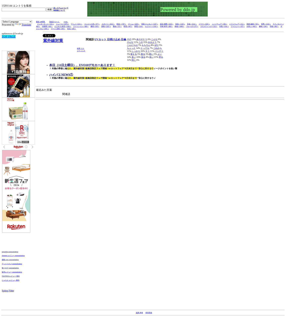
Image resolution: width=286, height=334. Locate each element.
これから (157, 48)
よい (159, 54)
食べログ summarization (10, 268)
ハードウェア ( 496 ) (219, 24)
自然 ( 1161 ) (224, 26)
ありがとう (141, 39)
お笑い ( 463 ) (252, 26)
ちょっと (131, 48)
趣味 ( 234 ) (263, 26)
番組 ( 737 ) (117, 26)
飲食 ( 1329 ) (180, 24)
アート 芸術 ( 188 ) (58, 29)
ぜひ (156, 45)
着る (143, 54)
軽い (151, 54)
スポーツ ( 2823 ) (108, 24)
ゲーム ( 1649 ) (133, 24)
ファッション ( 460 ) (81, 26)
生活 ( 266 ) (71, 29)
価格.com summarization (10, 260)
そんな (130, 42)
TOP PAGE (9, 36)
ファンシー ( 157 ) (238, 26)
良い (151, 57)
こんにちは (132, 45)
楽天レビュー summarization (12, 272)
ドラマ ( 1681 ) (204, 24)
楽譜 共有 (139, 313)
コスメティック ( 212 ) (208, 26)
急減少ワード (54, 22)
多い (134, 57)
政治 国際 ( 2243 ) (166, 24)
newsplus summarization (10, 252)
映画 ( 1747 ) (121, 24)
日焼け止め (114, 39)
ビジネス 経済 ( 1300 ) (62, 26)
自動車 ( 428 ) (47, 26)
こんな (154, 39)
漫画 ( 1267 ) (106, 26)
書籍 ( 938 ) (95, 26)
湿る (143, 57)
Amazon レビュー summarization (13, 255)
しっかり (136, 51)
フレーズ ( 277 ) (192, 26)
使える (133, 54)
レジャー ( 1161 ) (151, 26)
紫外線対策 (53, 40)
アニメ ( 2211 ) (76, 24)
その (129, 39)
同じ (134, 60)
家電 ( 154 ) (138, 26)
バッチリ (159, 51)
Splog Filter (8, 290)
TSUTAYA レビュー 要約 (11, 276)
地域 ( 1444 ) (179, 26)
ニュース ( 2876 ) (62, 24)
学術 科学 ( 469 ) (166, 26)
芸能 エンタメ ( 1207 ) (149, 24)
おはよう (152, 42)
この (141, 42)
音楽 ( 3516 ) (192, 24)
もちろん (146, 45)
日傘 (123, 39)
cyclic (66, 22)
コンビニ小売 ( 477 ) (92, 24)
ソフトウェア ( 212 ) (237, 24)
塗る (161, 57)
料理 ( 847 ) (128, 26)
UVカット (101, 39)
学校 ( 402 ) (274, 26)
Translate (26, 24)
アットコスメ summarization (12, 264)
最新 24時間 (40, 22)
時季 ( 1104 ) (266, 24)
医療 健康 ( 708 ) (253, 24)
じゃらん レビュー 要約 (10, 280)
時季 (79, 48)
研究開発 (148, 313)
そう (147, 51)
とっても (145, 48)
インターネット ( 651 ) (45, 24)
